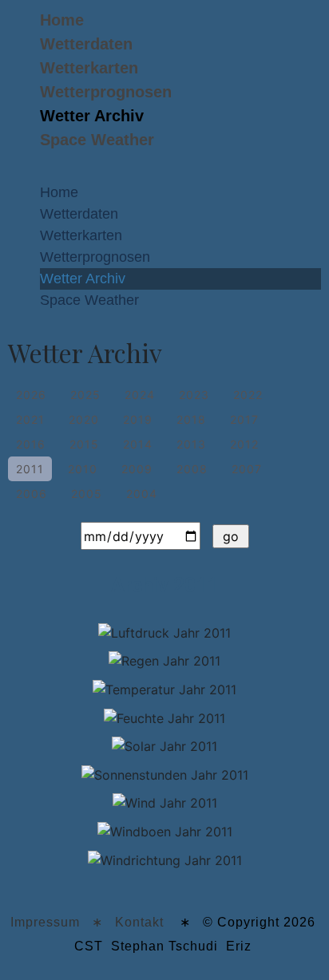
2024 (140, 394)
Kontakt (139, 922)
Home (62, 20)
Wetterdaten (86, 44)
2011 (30, 469)
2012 (244, 444)
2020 (84, 419)
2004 (141, 493)
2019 (138, 419)
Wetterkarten (89, 68)
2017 (244, 419)
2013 (191, 444)
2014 (138, 444)
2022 (248, 394)
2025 (85, 394)
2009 (137, 469)
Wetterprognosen (106, 92)
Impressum (45, 922)
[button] (164, 174)
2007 (247, 469)
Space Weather (97, 139)
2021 (30, 419)
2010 (82, 469)
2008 (192, 469)
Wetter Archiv (92, 115)
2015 (84, 444)
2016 (31, 444)
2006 (31, 493)
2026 (31, 394)
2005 (86, 493)
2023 (194, 394)
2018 (191, 419)
